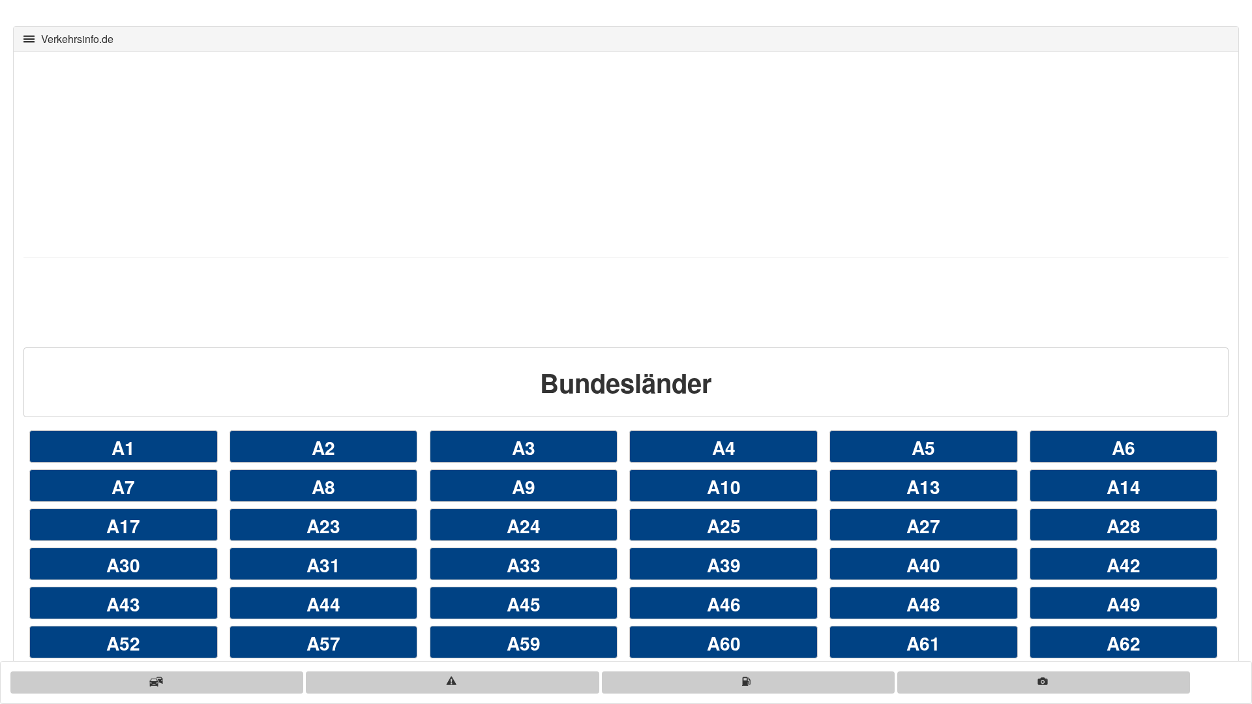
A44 (323, 604)
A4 (724, 447)
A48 (923, 604)
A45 (524, 604)
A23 (323, 525)
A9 (523, 486)
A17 (123, 525)
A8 (323, 486)
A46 (724, 604)
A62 (1123, 643)
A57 (323, 643)
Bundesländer (626, 382)
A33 (524, 564)
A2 (323, 447)
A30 (123, 564)
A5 (923, 447)
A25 (724, 525)
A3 (523, 447)
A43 (123, 604)
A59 (524, 643)
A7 (123, 486)
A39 (724, 564)
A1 (123, 447)
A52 (123, 643)
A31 (323, 564)
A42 (1123, 564)
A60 (724, 643)
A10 (724, 486)
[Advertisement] (414, 153)
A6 (1123, 447)
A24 (524, 525)
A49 (1123, 604)
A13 (923, 486)
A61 (923, 643)
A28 (1123, 525)
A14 (1123, 486)
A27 (923, 525)
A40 (923, 564)
